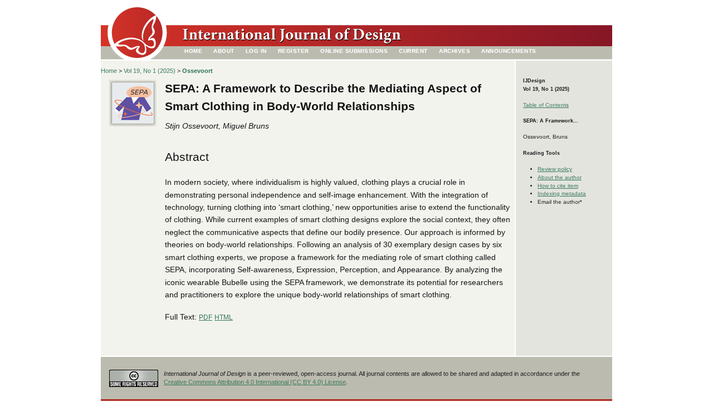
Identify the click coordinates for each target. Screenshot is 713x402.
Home (193, 51)
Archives (454, 51)
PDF (205, 317)
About (224, 51)
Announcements (508, 51)
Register (293, 51)
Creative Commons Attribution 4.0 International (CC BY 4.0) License (255, 382)
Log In (256, 51)
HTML (223, 317)
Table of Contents (546, 105)
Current (413, 51)
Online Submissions (354, 51)
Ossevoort (197, 70)
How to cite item (558, 186)
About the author (560, 177)
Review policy (555, 169)
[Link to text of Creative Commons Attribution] (133, 375)
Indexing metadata (562, 193)
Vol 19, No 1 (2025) (149, 70)
